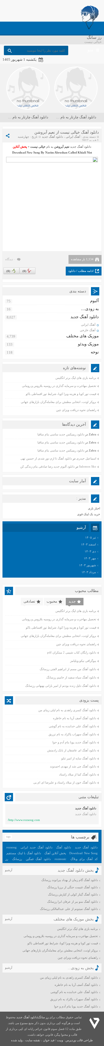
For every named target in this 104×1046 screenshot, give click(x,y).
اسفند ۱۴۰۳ (88, 544)
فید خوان (48, 1040)
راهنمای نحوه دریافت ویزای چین (76, 410)
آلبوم (94, 301)
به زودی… (90, 309)
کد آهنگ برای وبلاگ (84, 859)
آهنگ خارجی (87, 330)
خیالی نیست (37, 146)
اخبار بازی (94, 508)
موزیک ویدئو (88, 344)
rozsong (11, 847)
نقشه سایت (32, 1040)
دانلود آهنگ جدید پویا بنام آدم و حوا (74, 742)
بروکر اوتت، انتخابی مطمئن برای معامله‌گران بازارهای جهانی (58, 402)
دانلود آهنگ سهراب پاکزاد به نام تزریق (72, 734)
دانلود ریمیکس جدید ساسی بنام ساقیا (60, 434)
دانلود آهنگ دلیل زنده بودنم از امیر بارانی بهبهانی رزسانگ (60, 685)
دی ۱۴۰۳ (90, 551)
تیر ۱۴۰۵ (90, 537)
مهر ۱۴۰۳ (90, 558)
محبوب (52, 601)
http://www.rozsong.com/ (24, 820)
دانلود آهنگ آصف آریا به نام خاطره (74, 718)
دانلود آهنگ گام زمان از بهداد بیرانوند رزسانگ (69, 880)
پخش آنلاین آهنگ (55, 853)
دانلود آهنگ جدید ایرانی (36, 847)
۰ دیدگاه (10, 259)
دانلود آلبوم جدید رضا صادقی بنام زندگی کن (47, 466)
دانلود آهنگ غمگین (38, 859)
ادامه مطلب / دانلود (80, 270)
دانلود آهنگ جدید (52, 136)
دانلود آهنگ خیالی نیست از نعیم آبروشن (66, 132)
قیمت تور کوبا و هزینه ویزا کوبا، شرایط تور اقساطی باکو (61, 394)
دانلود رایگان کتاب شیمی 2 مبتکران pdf (71, 652)
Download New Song (83, 853)
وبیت (60, 1040)
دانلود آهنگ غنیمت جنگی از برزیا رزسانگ (72, 887)
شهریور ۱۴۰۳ (87, 565)
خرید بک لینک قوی (88, 514)
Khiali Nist (85, 152)
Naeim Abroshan (56, 152)
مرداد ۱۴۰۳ (89, 572)
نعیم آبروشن (61, 146)
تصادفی (29, 601)
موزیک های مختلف (82, 336)
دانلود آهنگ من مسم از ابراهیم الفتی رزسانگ (68, 669)
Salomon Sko (87, 466)
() (8, 271)
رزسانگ (17, 859)
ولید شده (16, 1040)
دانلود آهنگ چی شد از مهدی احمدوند (73, 766)
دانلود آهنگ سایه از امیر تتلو (78, 758)
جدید (72, 601)
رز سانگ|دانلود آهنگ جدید (32, 1017)
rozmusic (60, 859)
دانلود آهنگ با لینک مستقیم (23, 853)
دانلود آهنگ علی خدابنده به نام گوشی (72, 726)
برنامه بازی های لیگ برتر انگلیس (75, 377)
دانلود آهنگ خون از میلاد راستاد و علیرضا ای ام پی (64, 782)
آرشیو (8, 870)
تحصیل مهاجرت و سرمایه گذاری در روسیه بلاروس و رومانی (59, 385)
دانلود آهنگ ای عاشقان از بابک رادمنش (71, 750)
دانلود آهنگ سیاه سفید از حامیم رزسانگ (71, 677)
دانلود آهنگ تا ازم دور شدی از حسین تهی (46, 458)
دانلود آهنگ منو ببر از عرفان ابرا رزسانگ (72, 901)
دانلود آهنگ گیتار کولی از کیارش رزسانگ (73, 894)
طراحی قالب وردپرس (79, 1040)
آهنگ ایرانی (73, 136)
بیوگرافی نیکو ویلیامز (83, 660)
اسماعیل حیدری (86, 458)
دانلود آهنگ (63, 847)
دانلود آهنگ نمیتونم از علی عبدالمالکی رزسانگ (69, 908)
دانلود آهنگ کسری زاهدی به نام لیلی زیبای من (67, 710)
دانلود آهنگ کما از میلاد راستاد (77, 774)
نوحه (95, 352)
